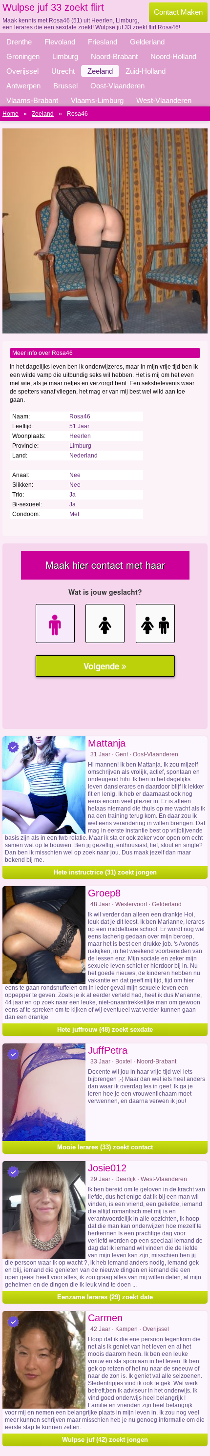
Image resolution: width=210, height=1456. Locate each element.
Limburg (65, 56)
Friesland (102, 42)
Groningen (23, 56)
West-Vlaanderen (163, 100)
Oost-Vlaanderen (117, 86)
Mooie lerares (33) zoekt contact (105, 1147)
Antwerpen (23, 86)
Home (10, 113)
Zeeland (100, 71)
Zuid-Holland (146, 71)
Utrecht (63, 71)
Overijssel (22, 71)
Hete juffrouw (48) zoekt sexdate (105, 1029)
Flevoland (59, 42)
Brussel (65, 86)
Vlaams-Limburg (97, 100)
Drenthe (19, 42)
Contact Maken (178, 12)
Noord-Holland (173, 56)
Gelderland (147, 42)
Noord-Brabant (114, 56)
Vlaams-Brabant (32, 100)
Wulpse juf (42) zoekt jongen (105, 1439)
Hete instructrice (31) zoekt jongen (105, 872)
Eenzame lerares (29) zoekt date (105, 1297)
